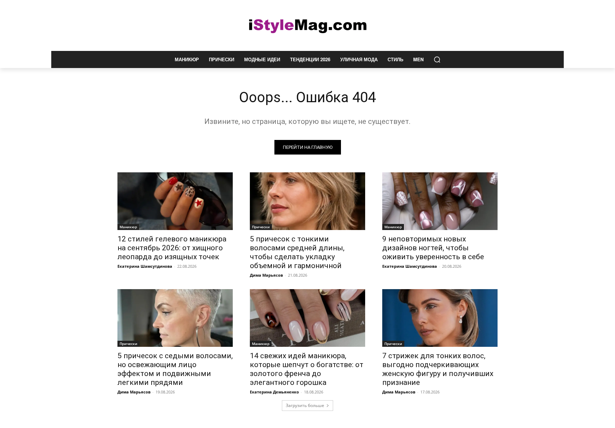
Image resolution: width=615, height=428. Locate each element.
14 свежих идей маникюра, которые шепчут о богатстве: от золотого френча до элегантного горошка (306, 369)
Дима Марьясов (266, 275)
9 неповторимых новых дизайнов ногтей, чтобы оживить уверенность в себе (433, 248)
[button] (437, 59)
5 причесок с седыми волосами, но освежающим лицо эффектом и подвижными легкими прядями (175, 369)
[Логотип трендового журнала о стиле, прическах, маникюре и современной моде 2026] (307, 25)
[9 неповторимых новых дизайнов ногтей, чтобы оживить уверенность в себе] (440, 201)
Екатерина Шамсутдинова (144, 266)
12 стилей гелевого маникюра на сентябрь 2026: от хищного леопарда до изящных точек (171, 248)
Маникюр (128, 226)
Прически (261, 226)
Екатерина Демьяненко (274, 392)
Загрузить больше (305, 405)
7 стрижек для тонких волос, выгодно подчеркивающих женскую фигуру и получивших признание (437, 369)
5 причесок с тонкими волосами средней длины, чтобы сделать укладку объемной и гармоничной (297, 252)
